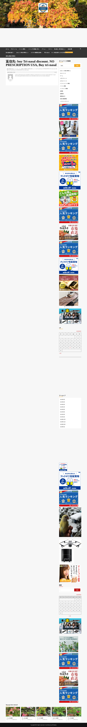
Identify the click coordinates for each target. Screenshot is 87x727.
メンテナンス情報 (64, 88)
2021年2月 (62, 416)
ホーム (7, 49)
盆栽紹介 (62, 93)
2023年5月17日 (15, 719)
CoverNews (47, 724)
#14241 (55, 72)
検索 (60, 585)
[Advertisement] (43, 38)
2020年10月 (62, 424)
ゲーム (43, 49)
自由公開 (70, 49)
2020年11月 (62, 421)
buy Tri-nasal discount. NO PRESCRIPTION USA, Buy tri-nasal (46, 68)
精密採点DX (62, 96)
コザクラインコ (63, 78)
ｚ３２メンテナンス (64, 101)
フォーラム (16, 68)
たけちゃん (9, 719)
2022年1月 (62, 406)
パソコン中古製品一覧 (33, 49)
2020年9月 (62, 426)
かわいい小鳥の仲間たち (22, 52)
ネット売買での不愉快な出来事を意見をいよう (27, 68)
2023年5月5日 (45, 719)
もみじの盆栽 (55, 718)
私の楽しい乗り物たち (59, 49)
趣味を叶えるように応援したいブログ (43, 19)
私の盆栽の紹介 (9, 52)
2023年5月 (62, 399)
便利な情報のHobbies (10, 56)
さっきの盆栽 (9, 718)
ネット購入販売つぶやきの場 (62, 52)
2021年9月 (62, 409)
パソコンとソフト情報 (65, 83)
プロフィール (14, 49)
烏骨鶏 (61, 91)
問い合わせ (47, 52)
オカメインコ (63, 73)
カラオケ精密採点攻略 (36, 52)
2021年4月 (62, 411)
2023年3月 (62, 404)
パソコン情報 (22, 49)
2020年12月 (62, 419)
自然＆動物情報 (63, 98)
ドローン (50, 49)
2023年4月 (62, 402)
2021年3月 (62, 414)
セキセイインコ (63, 80)
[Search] (80, 49)
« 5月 (60, 353)
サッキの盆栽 (40, 718)
